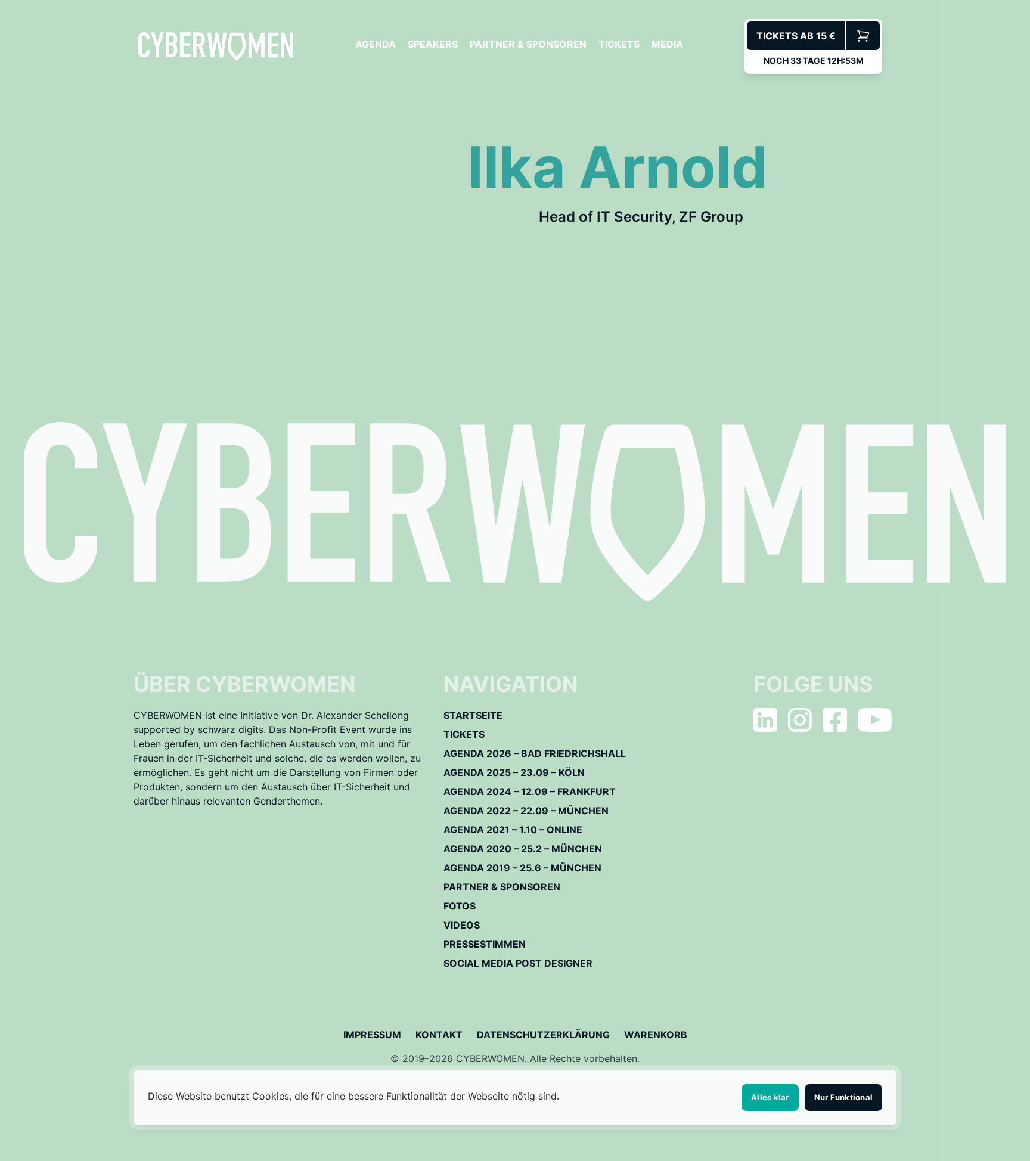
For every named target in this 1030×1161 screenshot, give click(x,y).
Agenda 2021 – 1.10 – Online (512, 830)
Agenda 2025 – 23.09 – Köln (514, 772)
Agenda (375, 44)
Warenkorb (655, 1035)
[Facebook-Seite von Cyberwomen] (835, 720)
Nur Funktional (843, 1097)
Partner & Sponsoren (528, 44)
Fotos (459, 906)
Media (667, 44)
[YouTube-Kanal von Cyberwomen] (875, 720)
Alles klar (770, 1097)
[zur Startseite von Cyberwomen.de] (215, 46)
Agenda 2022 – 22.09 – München (526, 811)
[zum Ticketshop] (863, 35)
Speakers (433, 44)
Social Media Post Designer (517, 963)
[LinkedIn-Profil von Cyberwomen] (765, 720)
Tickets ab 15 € (796, 36)
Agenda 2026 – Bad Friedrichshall (534, 753)
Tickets (619, 44)
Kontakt (439, 1035)
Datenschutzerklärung (543, 1035)
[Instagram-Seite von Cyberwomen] (800, 720)
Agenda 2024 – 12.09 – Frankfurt (529, 791)
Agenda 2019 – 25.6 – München (522, 868)
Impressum (372, 1035)
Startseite (472, 715)
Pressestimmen (484, 944)
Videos (461, 925)
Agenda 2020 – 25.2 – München (522, 849)
